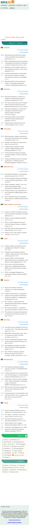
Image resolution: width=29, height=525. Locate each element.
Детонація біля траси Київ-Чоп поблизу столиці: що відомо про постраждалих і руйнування (15, 56)
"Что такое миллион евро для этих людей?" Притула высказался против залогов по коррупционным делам (16, 104)
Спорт (22, 467)
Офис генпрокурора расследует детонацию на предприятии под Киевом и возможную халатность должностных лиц (16, 63)
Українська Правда (19, 455)
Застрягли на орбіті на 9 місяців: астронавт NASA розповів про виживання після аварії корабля (16, 213)
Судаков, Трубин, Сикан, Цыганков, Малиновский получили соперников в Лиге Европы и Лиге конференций (16, 260)
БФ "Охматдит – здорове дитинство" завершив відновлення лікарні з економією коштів (16, 303)
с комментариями (23, 52)
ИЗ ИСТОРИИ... (5, 8)
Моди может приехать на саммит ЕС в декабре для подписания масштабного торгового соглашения (15, 98)
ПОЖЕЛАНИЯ (12, 5)
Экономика (22, 465)
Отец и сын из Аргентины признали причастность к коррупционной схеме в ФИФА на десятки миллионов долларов (15, 266)
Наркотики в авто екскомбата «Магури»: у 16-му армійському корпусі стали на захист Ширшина (16, 69)
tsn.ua (5, 444)
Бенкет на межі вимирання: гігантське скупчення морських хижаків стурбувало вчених (15, 224)
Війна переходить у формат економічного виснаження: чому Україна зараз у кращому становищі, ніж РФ (16, 138)
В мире (5, 472)
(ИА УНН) (23, 65)
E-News (5, 439)
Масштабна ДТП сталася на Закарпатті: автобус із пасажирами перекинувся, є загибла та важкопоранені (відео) (15, 83)
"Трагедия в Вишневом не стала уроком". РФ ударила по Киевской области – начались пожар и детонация (16, 110)
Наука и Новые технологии (10, 467)
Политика (13, 465)
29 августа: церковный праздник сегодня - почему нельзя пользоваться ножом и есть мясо (16, 341)
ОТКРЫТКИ (19, 5)
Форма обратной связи (14, 520)
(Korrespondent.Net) (13, 144)
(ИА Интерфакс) (13, 305)
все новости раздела (23, 49)
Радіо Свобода (18, 450)
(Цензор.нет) (8, 370)
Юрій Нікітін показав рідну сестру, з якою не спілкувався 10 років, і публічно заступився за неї (16, 335)
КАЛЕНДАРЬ (4, 5)
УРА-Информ (7, 455)
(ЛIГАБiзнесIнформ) (22, 106)
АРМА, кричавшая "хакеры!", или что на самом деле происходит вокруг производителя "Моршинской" (16, 186)
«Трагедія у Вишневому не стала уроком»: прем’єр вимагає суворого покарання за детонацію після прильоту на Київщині (16, 75)
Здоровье (6, 469)
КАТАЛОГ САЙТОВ (5, 506)
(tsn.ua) (13, 58)
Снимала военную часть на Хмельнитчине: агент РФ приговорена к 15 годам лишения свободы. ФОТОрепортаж (16, 374)
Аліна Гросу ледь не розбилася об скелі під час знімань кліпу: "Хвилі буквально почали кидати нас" (16, 329)
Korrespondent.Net (19, 442)
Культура (13, 469)
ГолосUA (12, 444)
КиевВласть (6, 448)
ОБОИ (25, 5)
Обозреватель (7, 450)
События (6, 465)
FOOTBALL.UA (15, 439)
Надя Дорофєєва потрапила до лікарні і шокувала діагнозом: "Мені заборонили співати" (15, 347)
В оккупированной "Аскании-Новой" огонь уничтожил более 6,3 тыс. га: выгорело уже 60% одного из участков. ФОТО (16, 395)
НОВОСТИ (12, 8)
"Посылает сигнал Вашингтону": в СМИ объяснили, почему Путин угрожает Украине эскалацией (15, 429)
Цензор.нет (6, 457)
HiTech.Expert (7, 442)
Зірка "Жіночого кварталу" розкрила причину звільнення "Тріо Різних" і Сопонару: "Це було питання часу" (14, 353)
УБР (15, 453)
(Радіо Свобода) (19, 124)
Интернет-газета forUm (17, 446)
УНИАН (21, 453)
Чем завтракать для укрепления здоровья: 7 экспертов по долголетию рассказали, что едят (16, 313)
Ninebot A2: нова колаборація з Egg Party (15, 218)
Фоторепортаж (22, 469)
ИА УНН (6, 446)
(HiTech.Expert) (9, 220)
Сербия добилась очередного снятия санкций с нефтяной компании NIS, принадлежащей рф (14, 148)
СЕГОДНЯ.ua (7, 453)
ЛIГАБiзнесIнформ (18, 448)
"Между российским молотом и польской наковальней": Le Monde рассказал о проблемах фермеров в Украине (16, 160)
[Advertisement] (14, 23)
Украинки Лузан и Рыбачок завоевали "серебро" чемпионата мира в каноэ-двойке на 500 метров (16, 254)
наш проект (18, 511)
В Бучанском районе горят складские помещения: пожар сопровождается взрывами (14, 118)
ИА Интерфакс (21, 444)
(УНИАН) (13, 120)
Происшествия (14, 472)
